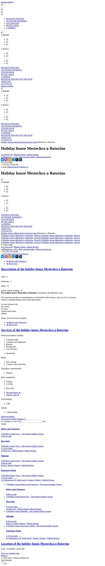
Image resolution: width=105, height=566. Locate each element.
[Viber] (6, 159)
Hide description (7, 416)
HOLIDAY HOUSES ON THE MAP (16, 79)
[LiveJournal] (20, 159)
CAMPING (11, 28)
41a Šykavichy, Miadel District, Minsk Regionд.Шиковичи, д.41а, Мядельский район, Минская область (26, 156)
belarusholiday (7, 2)
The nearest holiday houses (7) (13, 419)
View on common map (10, 553)
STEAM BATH (12, 23)
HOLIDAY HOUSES (15, 19)
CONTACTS (6, 84)
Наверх (4, 556)
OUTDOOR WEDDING (16, 21)
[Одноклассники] (9, 159)
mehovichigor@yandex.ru (17, 167)
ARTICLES (6, 81)
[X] (16, 159)
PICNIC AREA (12, 25)
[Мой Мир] (13, 159)
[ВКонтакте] (2, 159)
